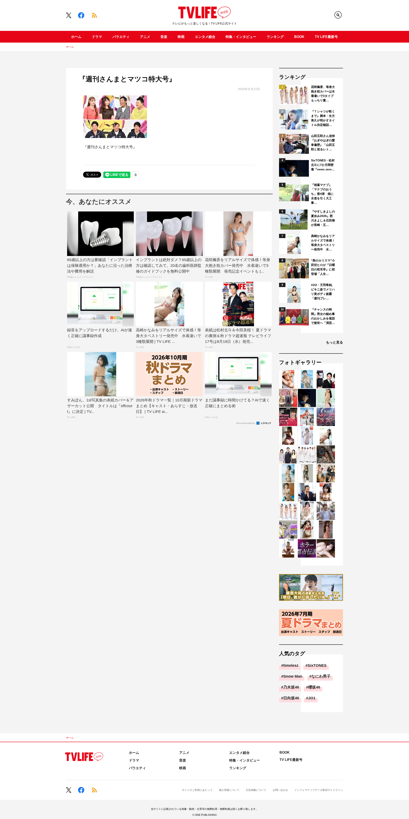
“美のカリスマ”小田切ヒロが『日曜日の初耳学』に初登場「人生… (323, 267)
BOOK (299, 37)
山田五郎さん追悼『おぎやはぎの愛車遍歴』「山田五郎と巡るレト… (323, 142)
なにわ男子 (321, 676)
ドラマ (97, 37)
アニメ (145, 37)
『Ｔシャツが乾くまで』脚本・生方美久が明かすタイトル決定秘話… (323, 118)
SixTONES (317, 665)
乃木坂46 (291, 687)
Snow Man (292, 676)
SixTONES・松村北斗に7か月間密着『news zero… (323, 165)
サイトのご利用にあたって (197, 790)
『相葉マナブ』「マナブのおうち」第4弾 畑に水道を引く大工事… (322, 193)
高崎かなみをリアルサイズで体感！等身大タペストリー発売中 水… (323, 242)
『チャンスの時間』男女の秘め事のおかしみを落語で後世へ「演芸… (323, 316)
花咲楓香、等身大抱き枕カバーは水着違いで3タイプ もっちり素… (323, 93)
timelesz (290, 665)
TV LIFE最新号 (326, 37)
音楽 (163, 37)
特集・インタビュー (241, 37)
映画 (181, 37)
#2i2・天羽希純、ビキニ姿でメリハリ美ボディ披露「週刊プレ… (323, 291)
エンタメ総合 (205, 37)
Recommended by (246, 423)
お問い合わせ (280, 790)
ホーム (76, 37)
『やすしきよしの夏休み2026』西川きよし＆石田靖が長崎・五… (323, 218)
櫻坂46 (314, 687)
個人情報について (229, 790)
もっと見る (334, 342)
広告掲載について (256, 790)
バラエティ (121, 37)
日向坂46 (291, 698)
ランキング (275, 37)
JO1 (311, 698)
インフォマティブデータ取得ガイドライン (318, 790)
